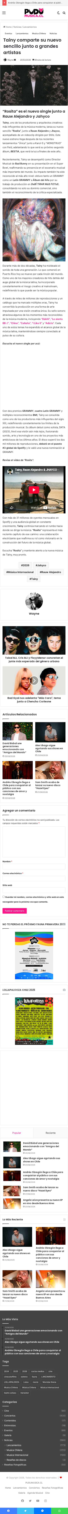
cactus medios (37, 1371)
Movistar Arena (49, 1382)
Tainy (34, 578)
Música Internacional (21, 572)
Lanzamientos (30, 27)
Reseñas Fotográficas (15, 1464)
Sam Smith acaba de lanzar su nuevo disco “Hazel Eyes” (47, 785)
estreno (24, 1376)
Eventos (8, 33)
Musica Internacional (17, 1455)
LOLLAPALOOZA (11, 1382)
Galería (7, 1435)
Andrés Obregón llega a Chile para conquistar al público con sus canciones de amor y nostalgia (17, 788)
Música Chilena (29, 1387)
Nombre (7, 861)
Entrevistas (10, 1425)
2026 (26, 565)
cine (50, 1371)
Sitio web (7, 885)
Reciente (51, 1132)
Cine (6, 1410)
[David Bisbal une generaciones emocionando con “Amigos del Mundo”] (18, 731)
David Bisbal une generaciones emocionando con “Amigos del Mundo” (14, 748)
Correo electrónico (13, 873)
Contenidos (10, 1420)
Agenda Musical (35, 1493)
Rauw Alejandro (51, 572)
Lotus (26, 1382)
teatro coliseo (10, 1393)
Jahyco (41, 565)
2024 (6, 1371)
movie (35, 1382)
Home (8, 27)
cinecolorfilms (10, 1376)
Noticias (17, 27)
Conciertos (9, 1415)
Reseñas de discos (16, 1459)
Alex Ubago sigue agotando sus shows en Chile (49, 748)
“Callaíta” (25, 323)
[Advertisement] (34, 1088)
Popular (16, 1132)
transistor (25, 1393)
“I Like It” (37, 323)
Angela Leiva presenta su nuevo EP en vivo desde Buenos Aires (43, 1201)
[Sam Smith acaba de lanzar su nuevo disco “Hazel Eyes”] (50, 770)
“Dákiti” (45, 319)
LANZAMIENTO (48, 1376)
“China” (14, 323)
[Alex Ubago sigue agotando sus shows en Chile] (50, 732)
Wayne (10, 60)
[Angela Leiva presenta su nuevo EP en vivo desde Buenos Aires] (12, 1203)
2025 (15, 1371)
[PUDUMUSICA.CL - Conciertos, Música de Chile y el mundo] (34, 12)
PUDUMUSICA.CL (34, 1482)
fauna (34, 1376)
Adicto (49, 323)
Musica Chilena (39, 33)
